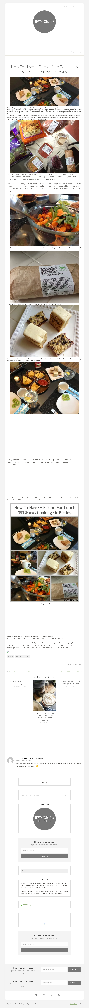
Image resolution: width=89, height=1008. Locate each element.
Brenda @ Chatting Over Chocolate (30, 758)
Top (80, 1004)
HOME (41, 62)
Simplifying (67, 62)
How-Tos (49, 62)
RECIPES (57, 62)
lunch (27, 656)
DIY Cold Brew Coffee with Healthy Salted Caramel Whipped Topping (44, 716)
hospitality (19, 656)
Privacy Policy (73, 1004)
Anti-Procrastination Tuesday (68, 671)
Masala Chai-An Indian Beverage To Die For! (70, 682)
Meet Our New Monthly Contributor (23, 671)
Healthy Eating (30, 62)
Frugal (19, 62)
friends (10, 656)
